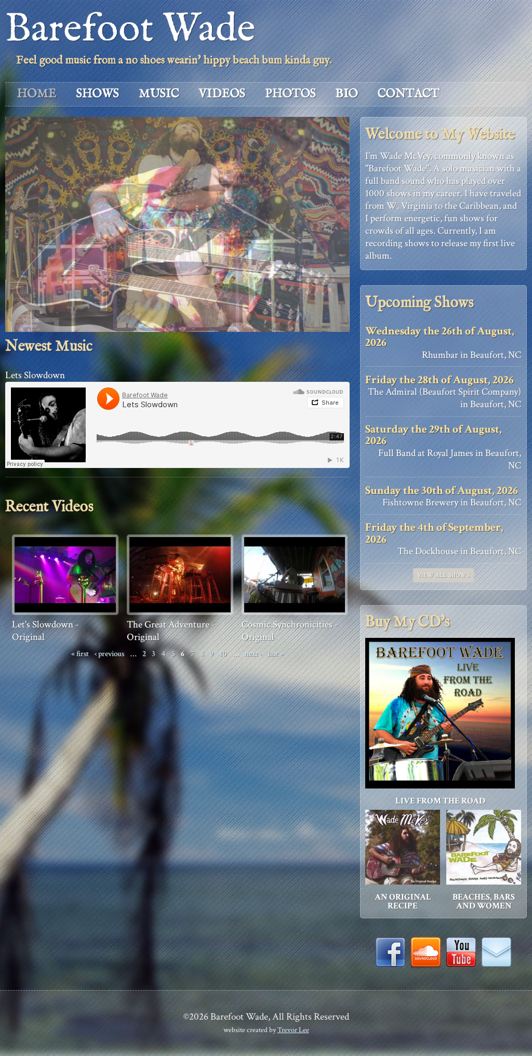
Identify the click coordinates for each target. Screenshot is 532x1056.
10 (223, 653)
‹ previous (109, 653)
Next (351, 214)
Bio (347, 93)
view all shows (443, 575)
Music (159, 93)
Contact (409, 93)
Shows (97, 93)
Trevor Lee (293, 1030)
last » (276, 653)
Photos (290, 93)
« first (80, 653)
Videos (222, 93)
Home (37, 93)
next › (253, 653)
